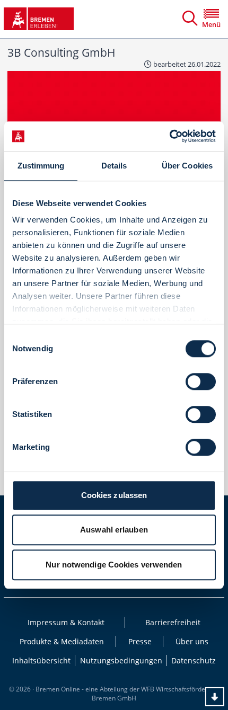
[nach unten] (214, 696)
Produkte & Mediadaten (62, 641)
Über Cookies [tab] (187, 165)
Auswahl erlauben (114, 529)
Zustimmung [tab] (41, 165)
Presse (140, 641)
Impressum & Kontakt (66, 622)
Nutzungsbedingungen (121, 660)
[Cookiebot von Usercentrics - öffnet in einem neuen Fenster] (169, 136)
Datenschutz (193, 660)
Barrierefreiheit (172, 622)
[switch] (201, 381)
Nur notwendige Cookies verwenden (114, 564)
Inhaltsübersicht (41, 660)
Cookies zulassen (114, 495)
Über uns (192, 641)
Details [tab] (114, 165)
